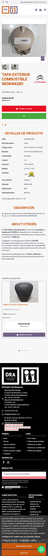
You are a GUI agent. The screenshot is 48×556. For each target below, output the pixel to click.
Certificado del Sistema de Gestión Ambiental (37, 514)
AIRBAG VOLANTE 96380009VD (15, 305)
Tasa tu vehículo (9, 444)
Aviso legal (31, 438)
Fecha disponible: (8, 199)
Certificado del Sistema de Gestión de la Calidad (35, 505)
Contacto (6, 454)
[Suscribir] (24, 477)
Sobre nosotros (9, 448)
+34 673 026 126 (39, 2)
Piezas (6, 441)
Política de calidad (34, 451)
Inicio (5, 438)
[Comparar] (44, 285)
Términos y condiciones (36, 448)
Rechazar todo (24, 546)
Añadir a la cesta (25, 109)
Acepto (24, 553)
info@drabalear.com (12, 414)
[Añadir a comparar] (24, 116)
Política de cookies (34, 444)
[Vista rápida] (44, 289)
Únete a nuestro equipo (12, 451)
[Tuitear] (5, 125)
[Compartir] (2, 125)
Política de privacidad (35, 441)
